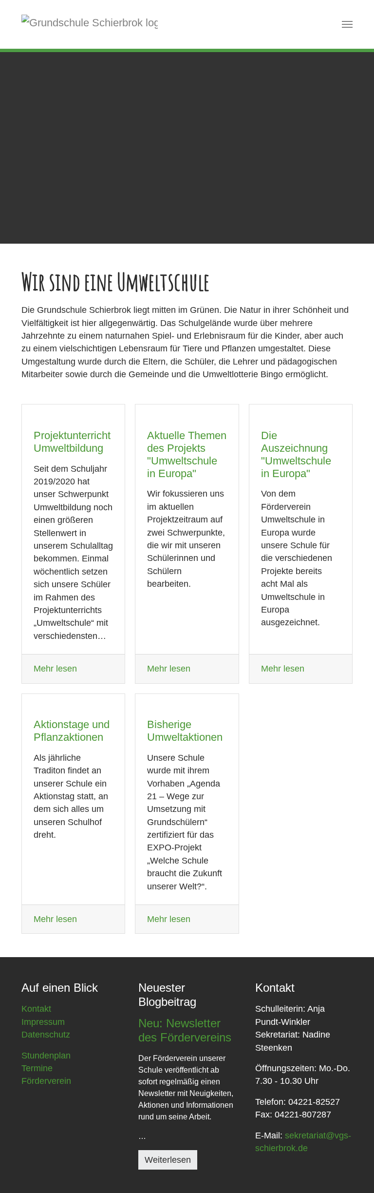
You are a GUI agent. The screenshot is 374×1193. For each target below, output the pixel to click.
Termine (37, 1068)
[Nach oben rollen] (351, 1170)
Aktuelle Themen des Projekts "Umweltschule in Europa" (186, 454)
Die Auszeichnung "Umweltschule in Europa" (296, 454)
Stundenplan (46, 1055)
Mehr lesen (55, 668)
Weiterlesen (168, 1160)
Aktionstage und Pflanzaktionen (72, 730)
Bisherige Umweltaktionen (185, 730)
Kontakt (36, 1009)
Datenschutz (45, 1034)
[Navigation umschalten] (347, 24)
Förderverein (46, 1081)
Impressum (43, 1022)
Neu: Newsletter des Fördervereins (184, 1030)
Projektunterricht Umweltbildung (72, 441)
